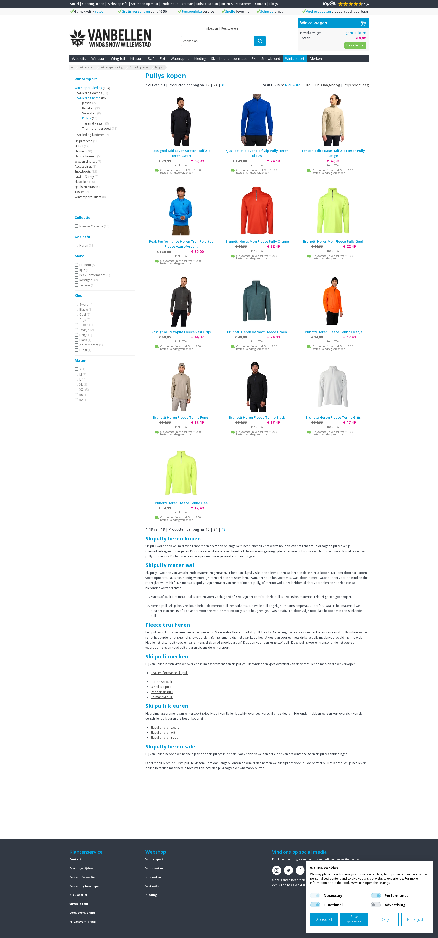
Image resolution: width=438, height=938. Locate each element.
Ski (254, 58)
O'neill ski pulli (161, 687)
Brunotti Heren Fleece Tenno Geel (181, 503)
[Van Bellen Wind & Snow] (110, 34)
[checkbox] (315, 895)
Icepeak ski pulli (162, 692)
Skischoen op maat (144, 4)
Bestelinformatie (82, 877)
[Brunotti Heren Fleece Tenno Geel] (181, 472)
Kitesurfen (153, 877)
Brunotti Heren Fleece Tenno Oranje (333, 332)
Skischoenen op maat (229, 58)
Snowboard (270, 58)
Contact (260, 4)
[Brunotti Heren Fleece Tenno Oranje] (333, 301)
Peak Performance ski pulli (169, 673)
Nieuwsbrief (78, 895)
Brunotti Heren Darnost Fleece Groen (257, 332)
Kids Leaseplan (207, 4)
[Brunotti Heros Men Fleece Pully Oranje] (257, 210)
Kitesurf (136, 58)
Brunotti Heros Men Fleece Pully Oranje (257, 241)
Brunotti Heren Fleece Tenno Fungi (181, 417)
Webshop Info (117, 4)
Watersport (180, 58)
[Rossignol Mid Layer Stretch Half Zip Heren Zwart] (181, 120)
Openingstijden (93, 4)
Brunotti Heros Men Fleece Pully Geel (333, 241)
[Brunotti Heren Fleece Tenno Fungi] (181, 386)
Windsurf (98, 58)
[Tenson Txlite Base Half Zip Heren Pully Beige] (333, 120)
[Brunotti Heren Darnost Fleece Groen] (257, 301)
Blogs (273, 4)
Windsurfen (154, 868)
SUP (151, 58)
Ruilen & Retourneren (236, 4)
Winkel (74, 4)
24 (215, 85)
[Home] (72, 67)
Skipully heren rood (164, 737)
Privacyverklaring (82, 921)
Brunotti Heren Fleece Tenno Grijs (333, 417)
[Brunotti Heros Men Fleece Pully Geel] (333, 210)
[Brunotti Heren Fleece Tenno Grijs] (333, 386)
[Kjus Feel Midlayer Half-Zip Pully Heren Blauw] (257, 120)
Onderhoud (169, 4)
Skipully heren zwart (165, 727)
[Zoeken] (260, 41)
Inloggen (212, 28)
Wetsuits (79, 58)
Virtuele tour (78, 904)
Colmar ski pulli (162, 697)
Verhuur (187, 4)
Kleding (200, 58)
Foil (163, 58)
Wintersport (294, 58)
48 (223, 85)
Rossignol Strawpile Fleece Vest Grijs (181, 332)
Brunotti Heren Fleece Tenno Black (257, 417)
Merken (315, 58)
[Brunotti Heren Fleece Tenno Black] (257, 386)
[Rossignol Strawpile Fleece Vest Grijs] (181, 301)
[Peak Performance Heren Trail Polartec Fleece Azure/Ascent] (181, 210)
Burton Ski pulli (161, 682)
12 (208, 85)
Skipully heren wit (163, 732)
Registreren (229, 28)
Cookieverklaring (82, 912)
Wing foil (118, 58)
